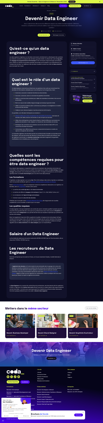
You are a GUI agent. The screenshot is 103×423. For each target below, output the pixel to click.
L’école (39, 372)
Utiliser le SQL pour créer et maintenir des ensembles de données (33, 116)
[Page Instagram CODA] (11, 376)
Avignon (70, 377)
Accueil (49, 10)
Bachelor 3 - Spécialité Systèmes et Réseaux (19, 396)
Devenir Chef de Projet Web (44, 404)
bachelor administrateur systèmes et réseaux (43, 182)
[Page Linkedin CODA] (18, 376)
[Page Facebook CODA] (8, 376)
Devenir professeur (42, 376)
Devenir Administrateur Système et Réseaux (49, 392)
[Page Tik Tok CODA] (15, 376)
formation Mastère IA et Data (34, 200)
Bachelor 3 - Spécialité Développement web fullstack (19, 393)
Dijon (69, 375)
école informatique (18, 185)
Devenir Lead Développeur (44, 397)
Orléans (70, 372)
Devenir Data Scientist (43, 394)
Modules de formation (43, 381)
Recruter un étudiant (73, 389)
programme (22, 186)
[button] (27, 5)
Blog (49, 6)
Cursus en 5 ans (41, 374)
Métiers (54, 10)
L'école (21, 6)
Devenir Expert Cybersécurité (45, 399)
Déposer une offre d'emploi (74, 391)
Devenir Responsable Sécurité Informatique (49, 401)
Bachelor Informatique (13, 389)
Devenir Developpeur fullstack (45, 389)
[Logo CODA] (9, 6)
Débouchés (40, 378)
